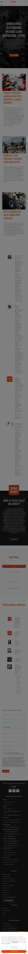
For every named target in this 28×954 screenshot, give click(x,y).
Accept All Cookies (14, 951)
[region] (14, 943)
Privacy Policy (15, 942)
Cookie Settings (14, 947)
